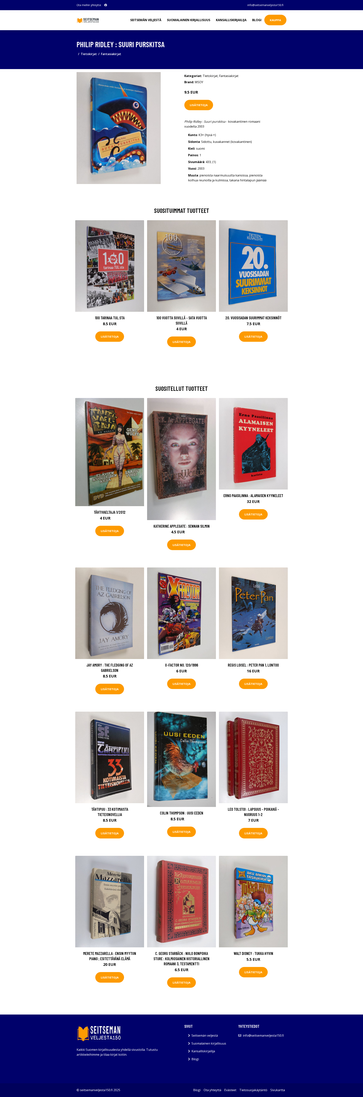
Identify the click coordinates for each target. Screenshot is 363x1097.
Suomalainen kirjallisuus (188, 20)
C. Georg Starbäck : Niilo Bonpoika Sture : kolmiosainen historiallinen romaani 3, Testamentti (181, 958)
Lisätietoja (199, 105)
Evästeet (230, 1090)
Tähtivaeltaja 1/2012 (110, 512)
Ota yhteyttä (212, 1090)
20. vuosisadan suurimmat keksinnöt (253, 317)
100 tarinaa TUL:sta (110, 317)
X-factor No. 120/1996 (181, 665)
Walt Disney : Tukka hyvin (253, 953)
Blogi (256, 20)
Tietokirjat (89, 54)
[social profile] (106, 5)
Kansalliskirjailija (231, 20)
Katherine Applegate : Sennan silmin (182, 526)
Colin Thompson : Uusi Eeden (181, 813)
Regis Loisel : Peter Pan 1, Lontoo (253, 665)
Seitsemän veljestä (145, 20)
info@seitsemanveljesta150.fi (265, 5)
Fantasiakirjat (111, 54)
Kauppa (275, 20)
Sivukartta (277, 1090)
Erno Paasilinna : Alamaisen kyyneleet (253, 495)
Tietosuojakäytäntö (253, 1090)
